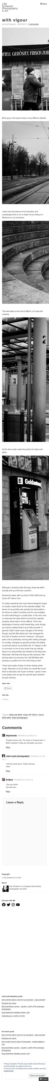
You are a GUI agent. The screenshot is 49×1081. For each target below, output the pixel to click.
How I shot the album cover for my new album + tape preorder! (23, 1000)
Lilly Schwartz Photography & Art (10, 7)
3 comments (33, 24)
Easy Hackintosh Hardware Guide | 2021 (16, 1012)
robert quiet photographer (18, 756)
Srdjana (9, 779)
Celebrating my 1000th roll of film (13, 1016)
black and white (15, 714)
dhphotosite (11, 735)
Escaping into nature (9, 1003)
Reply (8, 747)
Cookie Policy (9, 1071)
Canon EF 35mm (30, 714)
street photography (20, 717)
